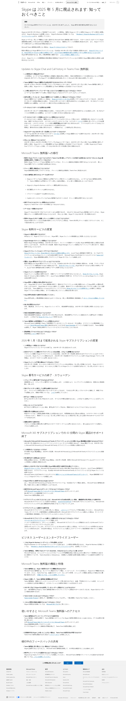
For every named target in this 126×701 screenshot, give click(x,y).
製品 (43, 2)
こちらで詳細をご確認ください (69, 54)
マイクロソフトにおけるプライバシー (110, 677)
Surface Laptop (9, 674)
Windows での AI (9, 685)
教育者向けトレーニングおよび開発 (52, 685)
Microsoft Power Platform (88, 686)
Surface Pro (8, 671)
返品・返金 (28, 680)
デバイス (50, 2)
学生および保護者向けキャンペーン (52, 688)
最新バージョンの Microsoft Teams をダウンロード (71, 474)
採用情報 (104, 671)
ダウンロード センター (31, 674)
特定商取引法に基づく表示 (84, 697)
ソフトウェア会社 (87, 689)
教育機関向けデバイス (50, 674)
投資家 (103, 680)
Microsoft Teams (66, 690)
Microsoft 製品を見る (10, 688)
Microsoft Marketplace (87, 684)
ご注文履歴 (28, 682)
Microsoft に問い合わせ (63, 697)
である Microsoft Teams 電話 (38, 325)
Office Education (48, 682)
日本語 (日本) (11, 697)
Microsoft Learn (86, 674)
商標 (99, 697)
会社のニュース (105, 674)
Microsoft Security (67, 674)
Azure (64, 677)
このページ (64, 510)
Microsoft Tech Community (88, 681)
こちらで (34, 333)
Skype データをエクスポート (58, 47)
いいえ (79, 663)
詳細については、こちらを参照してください (51, 575)
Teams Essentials (70, 325)
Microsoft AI (65, 671)
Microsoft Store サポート (31, 677)
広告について (105, 697)
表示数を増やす (59, 2)
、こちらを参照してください (41, 657)
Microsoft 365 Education (50, 680)
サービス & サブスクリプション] (35, 520)
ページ (80, 121)
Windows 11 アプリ (10, 690)
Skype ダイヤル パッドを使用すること (78, 288)
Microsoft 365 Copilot (67, 688)
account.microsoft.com (64, 501)
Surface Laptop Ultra (10, 677)
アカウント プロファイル (31, 671)
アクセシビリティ (105, 682)
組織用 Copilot (9, 680)
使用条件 (94, 697)
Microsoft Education (49, 671)
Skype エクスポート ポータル (61, 99)
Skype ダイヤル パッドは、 (67, 265)
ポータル (57, 134)
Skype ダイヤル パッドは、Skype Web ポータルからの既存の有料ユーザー (47, 253)
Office (38, 2)
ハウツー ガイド (55, 634)
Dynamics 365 (66, 680)
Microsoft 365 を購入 (72, 2)
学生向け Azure (48, 690)
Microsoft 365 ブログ (52, 604)
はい (68, 663)
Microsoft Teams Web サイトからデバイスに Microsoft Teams (46, 491)
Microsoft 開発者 (86, 671)
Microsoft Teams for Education (51, 677)
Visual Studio (85, 692)
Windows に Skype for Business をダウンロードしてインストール (51, 546)
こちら (53, 392)
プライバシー (73, 697)
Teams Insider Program (31, 598)
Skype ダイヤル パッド (46, 317)
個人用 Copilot (9, 682)
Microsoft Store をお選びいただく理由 (34, 685)
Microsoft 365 (31, 2)
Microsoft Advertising (67, 685)
